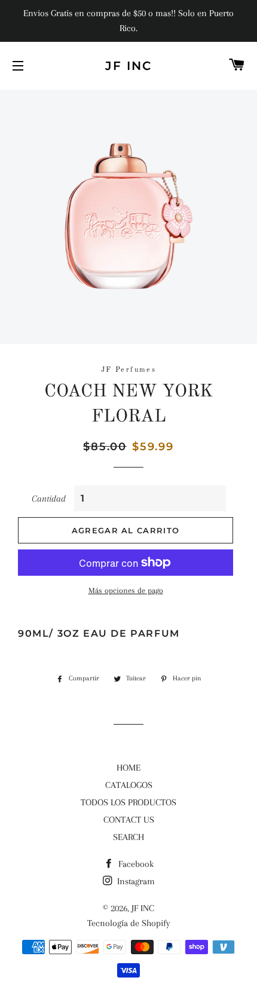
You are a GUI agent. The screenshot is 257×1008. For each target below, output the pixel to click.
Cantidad (49, 498)
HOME (128, 767)
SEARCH (128, 837)
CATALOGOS (128, 785)
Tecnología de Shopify (128, 923)
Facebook (135, 864)
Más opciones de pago (125, 590)
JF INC (128, 66)
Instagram (135, 881)
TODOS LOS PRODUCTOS (128, 802)
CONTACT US (128, 819)
